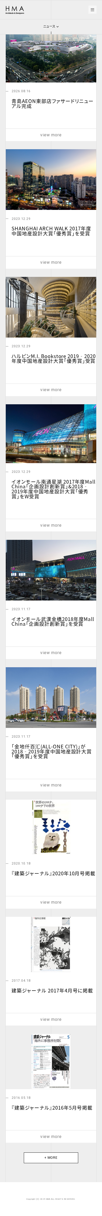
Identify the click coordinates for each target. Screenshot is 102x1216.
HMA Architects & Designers (14, 10)
